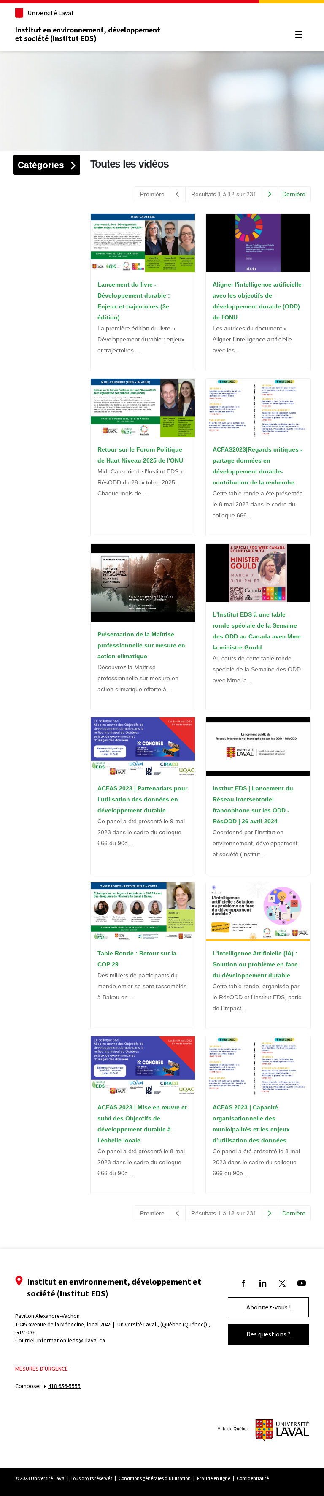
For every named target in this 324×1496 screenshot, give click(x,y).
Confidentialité (253, 1478)
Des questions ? (268, 1334)
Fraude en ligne (213, 1478)
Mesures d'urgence (41, 1369)
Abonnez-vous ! (268, 1307)
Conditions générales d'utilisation (155, 1478)
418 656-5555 (64, 1386)
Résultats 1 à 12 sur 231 (223, 194)
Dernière (293, 194)
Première (152, 194)
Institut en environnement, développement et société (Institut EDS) (87, 34)
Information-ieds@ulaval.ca (71, 1340)
